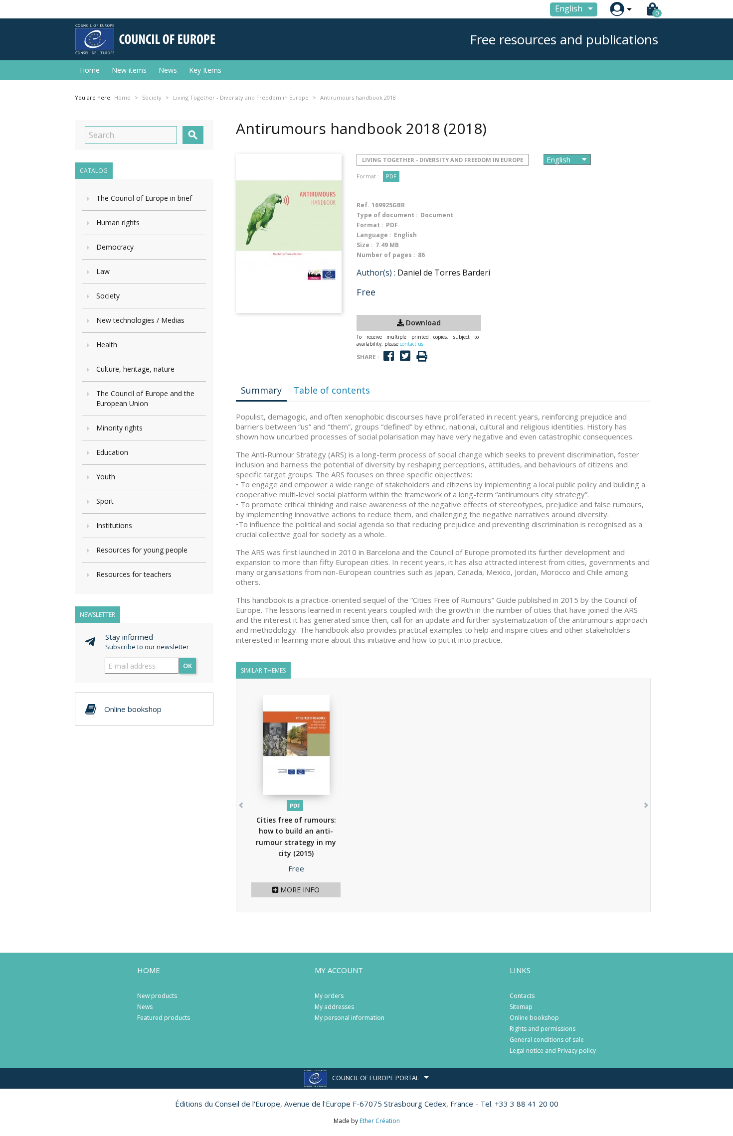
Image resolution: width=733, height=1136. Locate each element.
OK (187, 665)
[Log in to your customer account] (617, 9)
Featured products (163, 1017)
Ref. (363, 205)
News (168, 70)
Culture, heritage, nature (135, 369)
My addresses (334, 1006)
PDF (391, 176)
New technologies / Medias (140, 320)
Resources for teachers (134, 574)
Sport (105, 501)
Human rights (118, 222)
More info (299, 889)
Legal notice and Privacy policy (553, 1050)
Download (422, 322)
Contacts (522, 996)
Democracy (115, 247)
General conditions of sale (547, 1039)
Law (103, 271)
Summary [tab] (261, 390)
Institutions (114, 525)
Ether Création (380, 1121)
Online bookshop (534, 1017)
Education (112, 452)
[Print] (421, 356)
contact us (411, 343)
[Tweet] (405, 356)
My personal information (349, 1017)
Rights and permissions (542, 1028)
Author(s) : (376, 273)
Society (108, 295)
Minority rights (119, 427)
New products (157, 996)
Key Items (205, 70)
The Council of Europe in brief (144, 198)
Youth (105, 476)
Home (90, 70)
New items (129, 70)
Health (106, 344)
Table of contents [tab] (331, 390)
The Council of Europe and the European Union (145, 398)
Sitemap (521, 1006)
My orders (329, 996)
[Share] (388, 356)
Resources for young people (141, 550)
